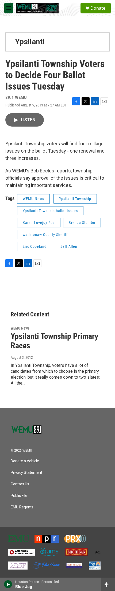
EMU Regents (22, 507)
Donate (97, 8)
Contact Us (20, 484)
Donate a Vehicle (25, 461)
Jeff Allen (68, 246)
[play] (8, 584)
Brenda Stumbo (82, 222)
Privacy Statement (26, 473)
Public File (19, 496)
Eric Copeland (35, 246)
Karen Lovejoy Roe (39, 222)
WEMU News (33, 199)
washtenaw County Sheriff (45, 234)
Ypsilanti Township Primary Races (54, 340)
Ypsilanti (29, 41)
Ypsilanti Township (75, 199)
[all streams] (108, 584)
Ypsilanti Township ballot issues (50, 211)
